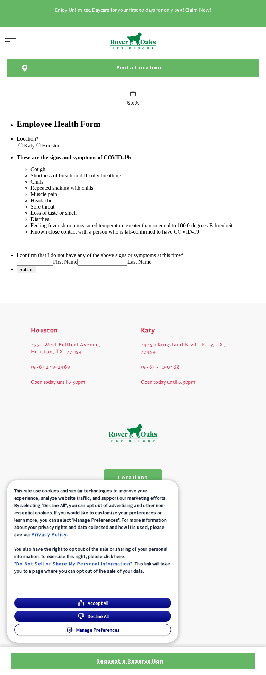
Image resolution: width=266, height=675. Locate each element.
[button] (10, 41)
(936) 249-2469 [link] (51, 367)
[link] (133, 41)
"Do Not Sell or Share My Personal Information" (73, 563)
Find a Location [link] (139, 67)
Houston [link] (44, 330)
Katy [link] (148, 330)
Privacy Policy (49, 534)
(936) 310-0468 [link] (160, 367)
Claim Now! (198, 10)
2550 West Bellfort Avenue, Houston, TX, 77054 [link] (66, 348)
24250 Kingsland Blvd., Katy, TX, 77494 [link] (183, 348)
